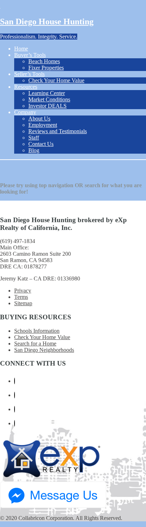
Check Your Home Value (56, 80)
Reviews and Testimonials (57, 131)
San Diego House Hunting (47, 21)
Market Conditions (49, 99)
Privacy (22, 291)
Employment (42, 125)
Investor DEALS (47, 106)
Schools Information (37, 331)
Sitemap (23, 303)
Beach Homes (44, 61)
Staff (33, 138)
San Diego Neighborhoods (44, 350)
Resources (25, 87)
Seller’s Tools (29, 74)
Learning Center (46, 93)
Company (25, 112)
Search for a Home (35, 344)
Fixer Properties (46, 68)
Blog (33, 150)
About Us (39, 119)
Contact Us (41, 144)
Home (21, 49)
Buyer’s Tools (30, 55)
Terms (21, 297)
